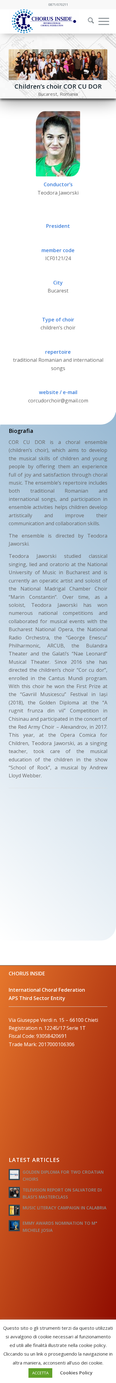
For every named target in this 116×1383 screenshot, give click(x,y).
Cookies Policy (76, 1372)
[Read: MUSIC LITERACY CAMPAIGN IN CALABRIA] (14, 1210)
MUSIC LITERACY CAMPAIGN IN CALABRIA (64, 1208)
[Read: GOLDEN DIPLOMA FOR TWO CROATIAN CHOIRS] (14, 1174)
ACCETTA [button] (40, 1373)
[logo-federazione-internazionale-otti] (48, 21)
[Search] (88, 21)
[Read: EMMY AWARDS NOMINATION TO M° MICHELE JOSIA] (14, 1225)
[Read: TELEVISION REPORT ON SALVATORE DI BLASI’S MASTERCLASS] (14, 1192)
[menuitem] (87, 21)
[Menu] (100, 21)
